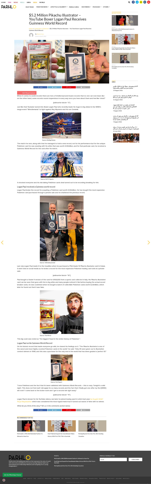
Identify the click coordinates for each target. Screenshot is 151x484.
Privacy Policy (110, 478)
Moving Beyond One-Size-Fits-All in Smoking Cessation (69, 465)
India (35, 2)
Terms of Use (102, 478)
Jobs (62, 478)
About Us (29, 478)
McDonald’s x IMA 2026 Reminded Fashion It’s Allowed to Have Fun (71, 458)
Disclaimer (118, 478)
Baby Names (75, 478)
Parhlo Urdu (74, 7)
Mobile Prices (56, 478)
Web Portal (68, 478)
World (42, 2)
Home (3, 2)
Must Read (30, 7)
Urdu (29, 2)
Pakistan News (42, 7)
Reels (22, 2)
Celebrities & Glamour (41, 28)
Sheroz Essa (40, 34)
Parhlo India (48, 478)
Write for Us (126, 478)
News (16, 2)
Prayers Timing (84, 478)
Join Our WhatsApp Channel (12, 475)
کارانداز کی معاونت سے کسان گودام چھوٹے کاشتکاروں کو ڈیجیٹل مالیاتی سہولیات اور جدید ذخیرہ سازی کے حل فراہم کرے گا (125, 106)
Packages (96, 7)
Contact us (40, 478)
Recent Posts (116, 13)
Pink (9, 2)
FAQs (35, 478)
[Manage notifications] (3, 480)
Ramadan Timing (93, 478)
